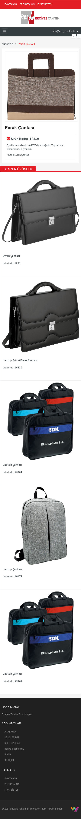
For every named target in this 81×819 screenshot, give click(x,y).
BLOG (8, 754)
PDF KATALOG (27, 4)
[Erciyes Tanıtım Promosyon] (40, 17)
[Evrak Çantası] (41, 86)
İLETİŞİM (9, 760)
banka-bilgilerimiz (14, 748)
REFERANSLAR (12, 743)
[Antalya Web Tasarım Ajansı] (74, 809)
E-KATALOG (11, 4)
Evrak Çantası (11, 256)
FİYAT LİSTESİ (44, 4)
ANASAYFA (10, 731)
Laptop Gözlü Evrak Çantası (20, 360)
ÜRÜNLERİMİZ (12, 737)
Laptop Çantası (12, 464)
